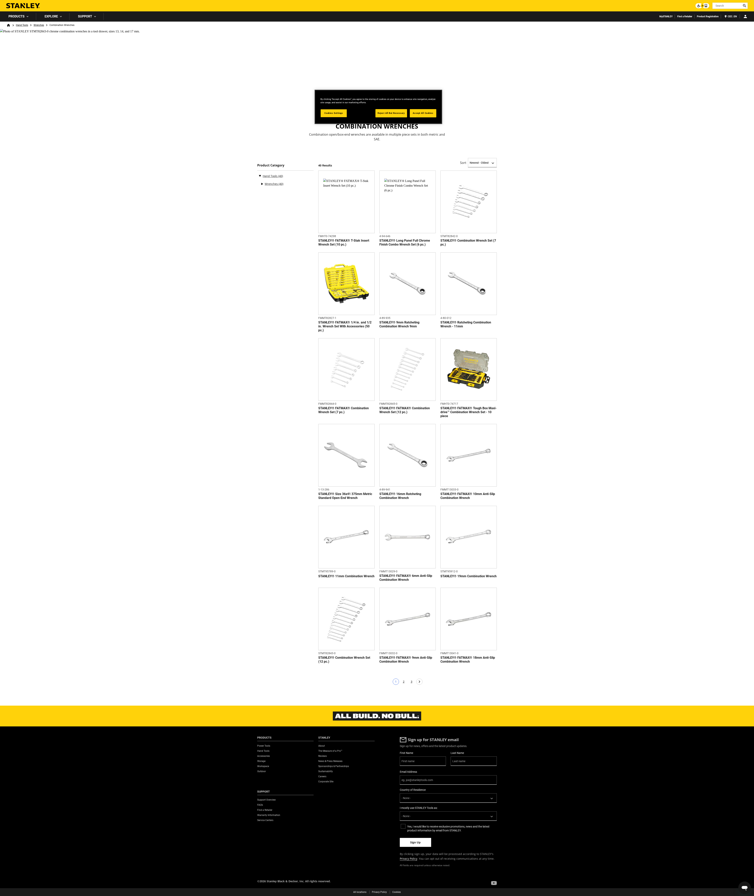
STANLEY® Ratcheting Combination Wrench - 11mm (465, 324)
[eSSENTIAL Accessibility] (702, 6)
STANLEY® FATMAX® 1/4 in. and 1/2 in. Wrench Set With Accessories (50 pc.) (345, 326)
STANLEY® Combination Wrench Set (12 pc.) (344, 659)
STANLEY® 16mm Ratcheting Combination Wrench (400, 496)
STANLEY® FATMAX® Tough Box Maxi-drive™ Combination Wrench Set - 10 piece (468, 412)
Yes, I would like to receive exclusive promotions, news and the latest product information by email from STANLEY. (448, 828)
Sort (463, 163)
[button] (494, 883)
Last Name (457, 752)
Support (85, 16)
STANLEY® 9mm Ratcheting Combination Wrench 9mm (399, 324)
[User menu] (745, 16)
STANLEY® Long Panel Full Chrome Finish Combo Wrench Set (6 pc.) (404, 242)
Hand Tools (22, 25)
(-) (260, 176)
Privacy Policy (408, 858)
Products (16, 16)
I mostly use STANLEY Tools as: (418, 807)
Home (8, 25)
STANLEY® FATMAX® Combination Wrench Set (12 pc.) (404, 410)
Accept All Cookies (423, 113)
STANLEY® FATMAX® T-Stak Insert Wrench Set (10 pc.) (343, 242)
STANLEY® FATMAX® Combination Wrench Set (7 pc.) (343, 410)
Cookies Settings (333, 113)
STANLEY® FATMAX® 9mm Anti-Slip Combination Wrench (405, 659)
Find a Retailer (684, 16)
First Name (406, 752)
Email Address (408, 771)
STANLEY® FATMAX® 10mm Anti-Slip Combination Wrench (467, 496)
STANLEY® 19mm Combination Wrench (468, 576)
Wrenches (39, 25)
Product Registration (708, 16)
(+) (262, 184)
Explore (51, 16)
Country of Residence (413, 789)
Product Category (270, 165)
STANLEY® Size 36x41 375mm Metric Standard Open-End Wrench (345, 496)
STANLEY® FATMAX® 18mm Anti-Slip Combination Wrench (467, 659)
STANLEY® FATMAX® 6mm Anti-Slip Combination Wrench (405, 578)
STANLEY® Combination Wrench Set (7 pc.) (468, 242)
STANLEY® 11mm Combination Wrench (346, 576)
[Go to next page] (419, 682)
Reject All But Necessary (391, 113)
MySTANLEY (666, 16)
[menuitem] (18, 16)
